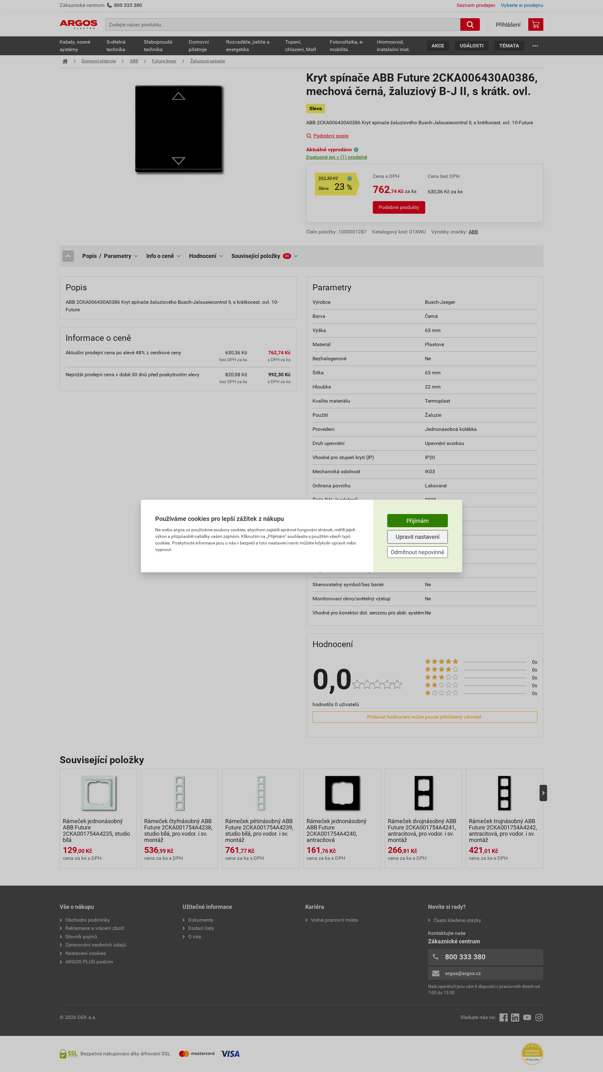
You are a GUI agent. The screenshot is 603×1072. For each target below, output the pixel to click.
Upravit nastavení (417, 536)
